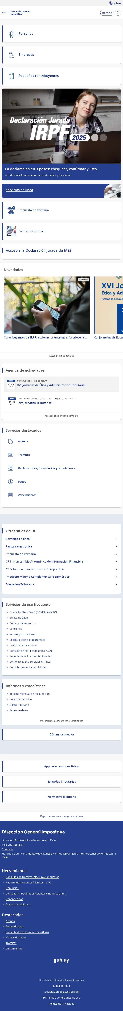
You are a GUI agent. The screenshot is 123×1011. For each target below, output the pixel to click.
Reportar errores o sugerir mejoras (61, 816)
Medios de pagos (16, 937)
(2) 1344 (18, 844)
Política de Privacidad (61, 1003)
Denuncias (12, 888)
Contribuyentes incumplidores (28, 667)
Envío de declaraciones (23, 645)
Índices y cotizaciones (23, 634)
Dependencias (14, 899)
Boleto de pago (19, 617)
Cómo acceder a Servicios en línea (30, 661)
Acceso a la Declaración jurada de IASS (38, 250)
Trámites (11, 943)
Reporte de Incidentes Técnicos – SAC (28, 882)
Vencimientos (14, 948)
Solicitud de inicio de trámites (27, 640)
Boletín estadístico (21, 699)
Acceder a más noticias (61, 355)
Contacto (7, 849)
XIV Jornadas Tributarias (35, 403)
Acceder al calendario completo (61, 415)
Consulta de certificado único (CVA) (31, 651)
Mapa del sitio (61, 986)
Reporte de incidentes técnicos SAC (31, 656)
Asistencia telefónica (18, 904)
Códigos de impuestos (23, 623)
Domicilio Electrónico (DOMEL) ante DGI (33, 612)
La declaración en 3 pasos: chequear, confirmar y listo (51, 169)
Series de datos (19, 710)
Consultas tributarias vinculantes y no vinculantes (36, 893)
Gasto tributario (19, 705)
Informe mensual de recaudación (30, 694)
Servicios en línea (19, 190)
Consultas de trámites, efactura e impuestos (32, 877)
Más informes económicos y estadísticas (61, 720)
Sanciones (16, 628)
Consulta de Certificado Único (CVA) (27, 932)
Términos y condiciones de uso (61, 997)
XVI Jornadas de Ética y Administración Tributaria (51, 385)
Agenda (10, 921)
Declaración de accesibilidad (61, 991)
